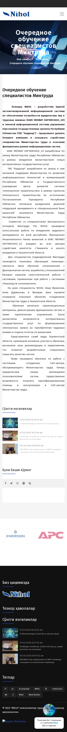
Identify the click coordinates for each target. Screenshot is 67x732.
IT (5, 689)
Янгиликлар (42, 59)
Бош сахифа (24, 59)
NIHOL (37, 689)
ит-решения (24, 689)
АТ (46, 689)
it (13, 695)
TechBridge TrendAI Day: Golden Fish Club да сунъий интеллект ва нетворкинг (41, 437)
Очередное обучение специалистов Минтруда (35, 63)
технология (57, 689)
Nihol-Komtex (34, 695)
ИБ (6, 695)
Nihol (21, 695)
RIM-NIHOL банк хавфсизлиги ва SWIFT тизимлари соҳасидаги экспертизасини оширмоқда (40, 450)
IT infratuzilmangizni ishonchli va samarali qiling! (39, 424)
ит (12, 689)
